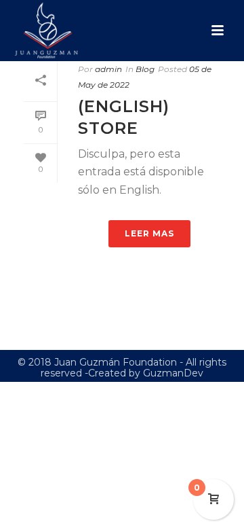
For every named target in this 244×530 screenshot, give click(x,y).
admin (108, 69)
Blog (145, 69)
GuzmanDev (173, 373)
